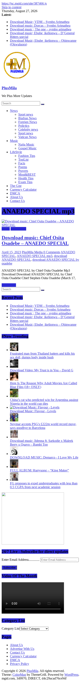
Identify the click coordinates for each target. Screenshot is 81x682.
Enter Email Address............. (21, 559)
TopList (23, 159)
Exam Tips (25, 182)
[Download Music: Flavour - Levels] (34, 407)
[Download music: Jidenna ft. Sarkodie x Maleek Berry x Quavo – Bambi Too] (14, 437)
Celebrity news (28, 129)
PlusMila (9, 88)
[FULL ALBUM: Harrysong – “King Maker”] (14, 466)
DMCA (15, 193)
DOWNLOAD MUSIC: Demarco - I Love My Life (44, 457)
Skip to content (11, 7)
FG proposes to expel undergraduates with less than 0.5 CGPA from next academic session (43, 485)
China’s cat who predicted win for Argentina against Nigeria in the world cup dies (44, 401)
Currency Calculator (23, 189)
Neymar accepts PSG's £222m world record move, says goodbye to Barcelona (43, 426)
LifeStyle (16, 152)
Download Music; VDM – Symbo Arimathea (39, 22)
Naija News (18, 229)
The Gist (15, 186)
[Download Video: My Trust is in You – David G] (14, 366)
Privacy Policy (19, 664)
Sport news (25, 114)
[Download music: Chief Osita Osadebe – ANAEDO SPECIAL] (40, 225)
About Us (16, 197)
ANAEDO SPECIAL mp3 (34, 256)
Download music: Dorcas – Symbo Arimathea (40, 25)
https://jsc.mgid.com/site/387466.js (24, 3)
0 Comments (51, 252)
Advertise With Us (22, 648)
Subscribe (9, 567)
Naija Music (26, 144)
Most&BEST (27, 174)
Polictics (23, 125)
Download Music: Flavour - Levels (33, 411)
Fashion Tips (26, 156)
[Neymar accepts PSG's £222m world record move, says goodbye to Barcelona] (14, 420)
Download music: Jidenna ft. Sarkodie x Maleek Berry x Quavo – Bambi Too (41, 442)
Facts (21, 163)
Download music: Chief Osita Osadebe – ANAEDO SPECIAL (35, 240)
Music (14, 140)
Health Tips (25, 178)
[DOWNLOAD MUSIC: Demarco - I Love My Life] (14, 453)
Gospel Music (27, 148)
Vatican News (27, 137)
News (14, 110)
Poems (22, 167)
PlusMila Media (32, 252)
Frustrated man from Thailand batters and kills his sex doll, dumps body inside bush (42, 355)
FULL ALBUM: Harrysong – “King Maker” (39, 470)
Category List (11, 628)
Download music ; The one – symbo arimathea (40, 29)
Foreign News (27, 122)
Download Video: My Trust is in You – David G (41, 370)
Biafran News (27, 118)
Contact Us (17, 201)
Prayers (23, 171)
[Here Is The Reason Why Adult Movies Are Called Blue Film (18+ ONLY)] (14, 379)
